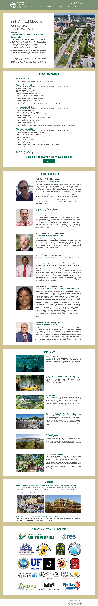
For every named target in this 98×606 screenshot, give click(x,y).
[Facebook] (76, 3)
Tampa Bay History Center (31, 492)
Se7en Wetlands (53, 436)
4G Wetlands (52, 397)
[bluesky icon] (78, 603)
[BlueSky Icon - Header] (78, 3)
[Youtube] (81, 3)
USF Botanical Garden (54, 456)
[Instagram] (74, 3)
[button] (61, 6)
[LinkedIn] (72, 3)
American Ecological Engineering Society (21, 5)
